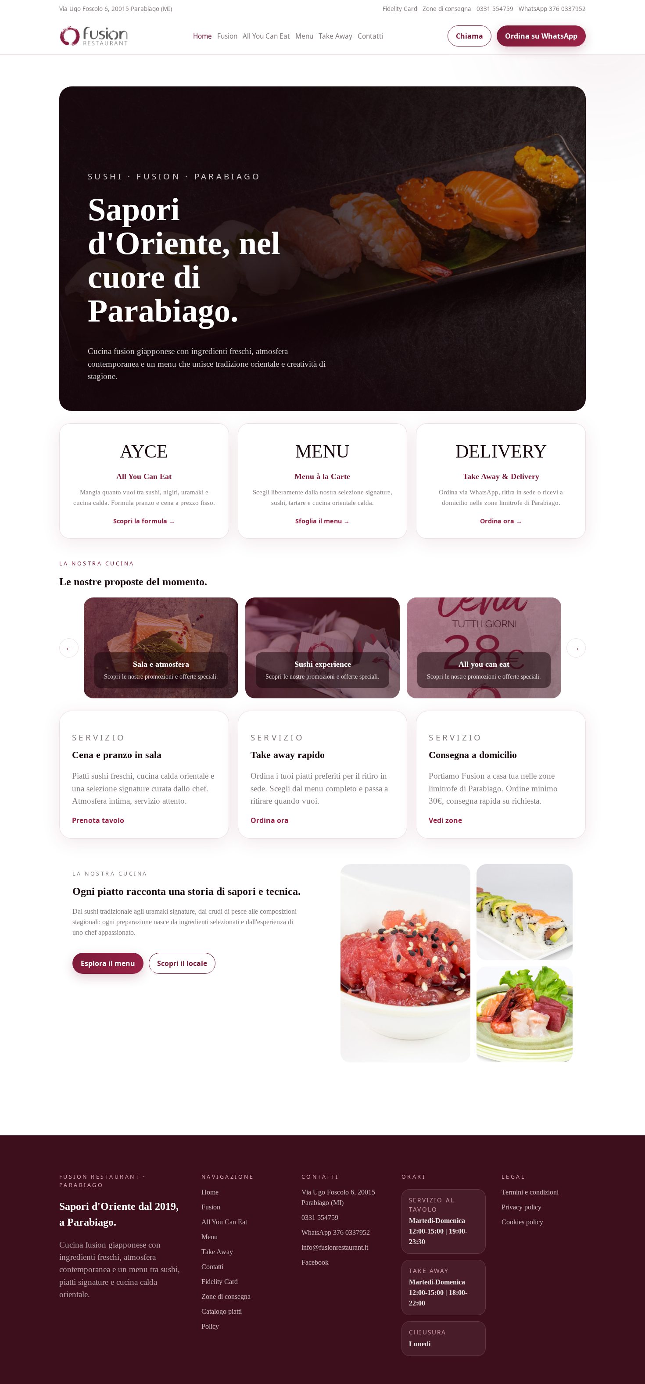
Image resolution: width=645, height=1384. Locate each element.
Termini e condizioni (530, 1192)
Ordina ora (270, 820)
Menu (304, 36)
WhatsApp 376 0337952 (552, 9)
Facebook (315, 1262)
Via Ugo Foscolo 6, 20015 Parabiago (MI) (338, 1197)
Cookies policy (522, 1222)
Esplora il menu (108, 963)
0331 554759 (495, 9)
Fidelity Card (400, 9)
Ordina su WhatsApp (541, 36)
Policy (210, 1326)
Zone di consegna (447, 9)
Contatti (370, 36)
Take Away (335, 36)
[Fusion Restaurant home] (94, 35)
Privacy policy (521, 1207)
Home (202, 36)
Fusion (227, 36)
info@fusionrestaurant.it (334, 1247)
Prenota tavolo (98, 820)
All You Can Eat (266, 36)
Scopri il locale (182, 963)
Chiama (469, 36)
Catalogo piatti (221, 1311)
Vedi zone (445, 820)
